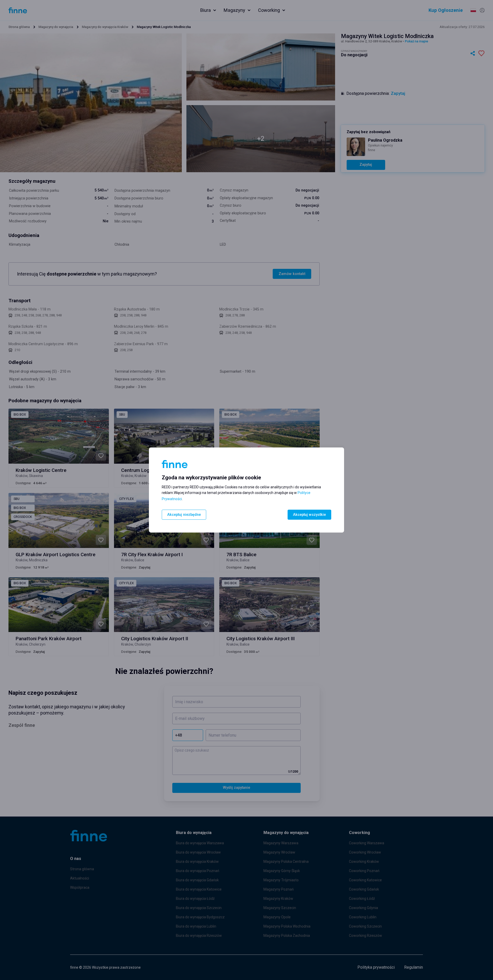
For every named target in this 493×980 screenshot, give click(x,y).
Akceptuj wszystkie (309, 514)
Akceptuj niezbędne (184, 514)
